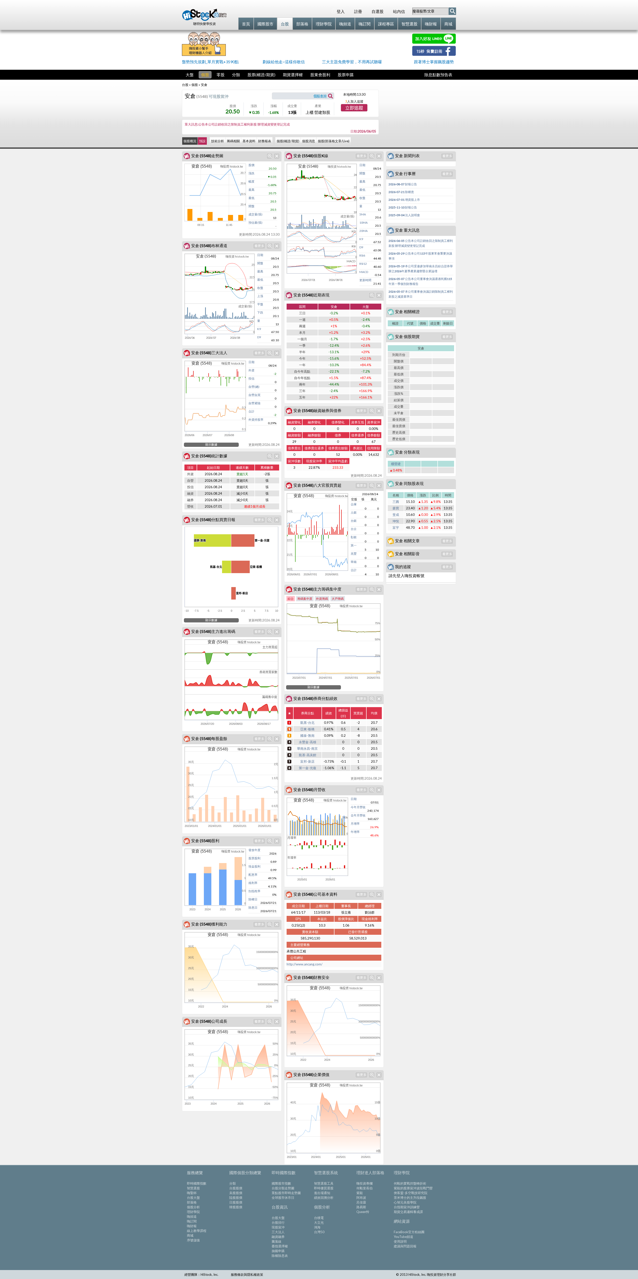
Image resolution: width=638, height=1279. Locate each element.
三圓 (396, 502)
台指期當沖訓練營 (407, 1207)
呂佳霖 (361, 1202)
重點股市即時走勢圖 (286, 1193)
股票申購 (346, 74)
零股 (221, 74)
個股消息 (308, 141)
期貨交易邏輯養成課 (408, 1212)
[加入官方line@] (434, 42)
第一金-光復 (307, 768)
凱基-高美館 (307, 755)
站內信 (399, 11)
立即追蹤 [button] (354, 108)
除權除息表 (280, 1256)
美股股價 (235, 1193)
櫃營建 (396, 464)
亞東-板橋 (307, 729)
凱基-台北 (307, 723)
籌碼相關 (233, 141)
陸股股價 (235, 1198)
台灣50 (319, 1232)
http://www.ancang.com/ (304, 964)
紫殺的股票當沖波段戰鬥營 (413, 1188)
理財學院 (193, 1212)
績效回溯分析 (323, 1198)
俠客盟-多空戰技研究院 (410, 1193)
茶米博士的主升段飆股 (410, 1198)
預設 (202, 141)
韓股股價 (235, 1207)
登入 (341, 11)
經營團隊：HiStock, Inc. (201, 1275)
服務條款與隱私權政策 (247, 1275)
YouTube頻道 (403, 1237)
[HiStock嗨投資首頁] (204, 20)
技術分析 (217, 141)
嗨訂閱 (192, 1221)
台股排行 (278, 1222)
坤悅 (396, 521)
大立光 (319, 1222)
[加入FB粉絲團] (434, 54)
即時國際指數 (196, 1183)
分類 (236, 74)
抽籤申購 (278, 1251)
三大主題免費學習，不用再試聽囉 (352, 61)
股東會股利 (320, 74)
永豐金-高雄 (307, 742)
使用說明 (400, 1241)
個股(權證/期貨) (288, 141)
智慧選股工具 (323, 1183)
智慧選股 (193, 1188)
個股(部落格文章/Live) (333, 141)
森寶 (396, 508)
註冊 (358, 11)
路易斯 (361, 1207)
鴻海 (317, 1227)
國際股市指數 (281, 1183)
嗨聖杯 (192, 1193)
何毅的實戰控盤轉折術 (410, 1183)
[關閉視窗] (277, 156)
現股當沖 (278, 1227)
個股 (205, 74)
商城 (190, 1235)
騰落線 (276, 1241)
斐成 (396, 515)
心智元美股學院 (405, 1202)
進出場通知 (322, 1193)
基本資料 (248, 141)
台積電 (319, 1218)
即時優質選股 (323, 1188)
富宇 (396, 528)
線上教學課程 (196, 1231)
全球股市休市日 (283, 1198)
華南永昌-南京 (307, 748)
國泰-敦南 (307, 736)
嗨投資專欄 (364, 1183)
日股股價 (235, 1202)
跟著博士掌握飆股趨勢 (434, 61)
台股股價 (235, 1188)
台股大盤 (193, 1198)
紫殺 (359, 1193)
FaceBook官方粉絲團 (409, 1232)
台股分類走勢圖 (283, 1188)
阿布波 (361, 1198)
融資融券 (278, 1237)
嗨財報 (192, 1226)
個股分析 (193, 1207)
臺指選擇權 (280, 1246)
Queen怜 (362, 1212)
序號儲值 (193, 1240)
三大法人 (278, 1232)
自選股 (378, 11)
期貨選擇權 (293, 74)
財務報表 (264, 141)
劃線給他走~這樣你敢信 (284, 61)
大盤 (190, 74)
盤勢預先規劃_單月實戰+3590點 (210, 61)
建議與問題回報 (405, 1246)
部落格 (192, 1202)
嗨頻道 (192, 1216)
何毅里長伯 (364, 1188)
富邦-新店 (307, 761)
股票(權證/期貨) (261, 74)
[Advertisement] (319, 45)
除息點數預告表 (438, 74)
